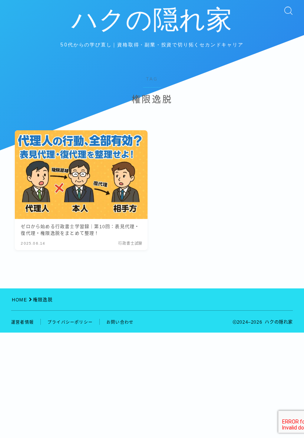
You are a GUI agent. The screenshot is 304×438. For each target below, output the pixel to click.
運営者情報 (22, 322)
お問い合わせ (119, 322)
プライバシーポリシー (70, 322)
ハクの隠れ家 (152, 20)
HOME (19, 300)
